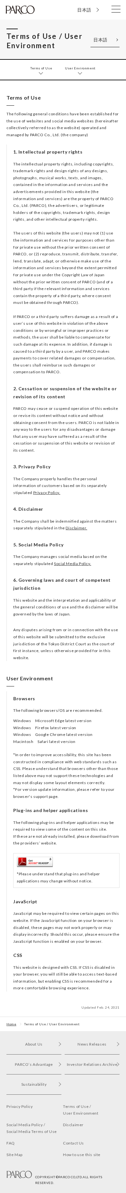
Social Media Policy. (72, 563)
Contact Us (73, 1143)
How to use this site (81, 1154)
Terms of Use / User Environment (52, 1024)
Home (11, 1024)
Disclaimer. (76, 528)
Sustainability (34, 1084)
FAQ (10, 1143)
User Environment (80, 68)
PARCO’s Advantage (34, 1064)
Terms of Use (41, 68)
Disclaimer (73, 1124)
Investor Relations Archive (92, 1064)
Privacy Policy (19, 1106)
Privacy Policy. (46, 492)
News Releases (92, 1044)
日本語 (84, 10)
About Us (34, 1044)
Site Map (14, 1154)
